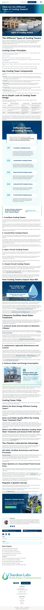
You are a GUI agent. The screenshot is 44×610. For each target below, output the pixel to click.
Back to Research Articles (8, 11)
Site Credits (17, 607)
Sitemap (21, 607)
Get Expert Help (31, 2)
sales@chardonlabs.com (22, 593)
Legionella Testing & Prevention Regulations (10, 550)
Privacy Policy (27, 607)
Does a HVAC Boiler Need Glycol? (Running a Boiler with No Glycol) (14, 558)
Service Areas (22, 600)
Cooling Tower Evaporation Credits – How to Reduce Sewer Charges (14, 564)
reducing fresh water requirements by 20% (24, 308)
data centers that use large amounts (14, 271)
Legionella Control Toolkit (20, 355)
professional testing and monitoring (12, 359)
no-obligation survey (10, 491)
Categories (4, 541)
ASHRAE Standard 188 (31, 355)
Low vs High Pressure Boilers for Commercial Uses (11, 551)
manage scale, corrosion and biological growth (21, 311)
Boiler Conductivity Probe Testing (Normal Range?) (11, 563)
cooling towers (33, 473)
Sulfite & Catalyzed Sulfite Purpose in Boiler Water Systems (13, 561)
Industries (22, 601)
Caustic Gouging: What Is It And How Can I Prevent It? (12, 553)
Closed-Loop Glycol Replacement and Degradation (11, 559)
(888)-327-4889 (23, 591)
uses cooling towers (14, 439)
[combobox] (22, 543)
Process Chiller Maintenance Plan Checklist (10, 548)
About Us (22, 603)
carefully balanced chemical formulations (27, 338)
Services (22, 598)
